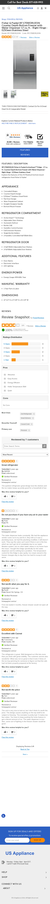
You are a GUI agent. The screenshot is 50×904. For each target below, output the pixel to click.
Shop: (12, 19)
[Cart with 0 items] (45, 8)
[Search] (9, 8)
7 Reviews (23, 37)
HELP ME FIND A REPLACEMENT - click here (19, 123)
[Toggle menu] (3, 8)
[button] (38, 8)
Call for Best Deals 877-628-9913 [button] (25, 2)
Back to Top (25, 749)
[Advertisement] (25, 791)
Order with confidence (13, 144)
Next (25, 754)
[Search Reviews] (44, 446)
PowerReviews (38, 318)
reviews (25, 155)
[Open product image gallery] (25, 64)
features (25, 150)
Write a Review (34, 37)
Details (40, 145)
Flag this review (8, 502)
